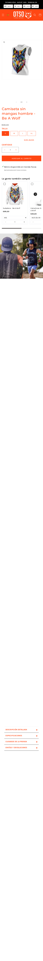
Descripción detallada (21, 729)
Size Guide (29, 140)
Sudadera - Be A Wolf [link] (11, 208)
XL (32, 133)
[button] (3, 15)
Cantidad (7, 145)
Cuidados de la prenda (21, 741)
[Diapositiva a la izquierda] (16, 102)
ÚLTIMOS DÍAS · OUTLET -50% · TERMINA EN (21, 4)
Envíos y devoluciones (21, 747)
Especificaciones (21, 735)
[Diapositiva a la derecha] (26, 102)
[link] (15, 194)
